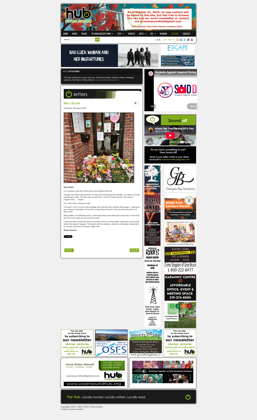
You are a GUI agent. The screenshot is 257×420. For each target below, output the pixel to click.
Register (171, 40)
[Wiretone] (109, 55)
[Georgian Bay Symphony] (180, 178)
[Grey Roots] (180, 206)
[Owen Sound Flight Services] (111, 343)
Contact (186, 33)
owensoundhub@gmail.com (106, 80)
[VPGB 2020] (162, 372)
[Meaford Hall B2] (177, 61)
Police (84, 33)
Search (67, 39)
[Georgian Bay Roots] (152, 287)
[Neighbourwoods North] (180, 315)
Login (164, 40)
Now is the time (72, 103)
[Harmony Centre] (180, 287)
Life (151, 33)
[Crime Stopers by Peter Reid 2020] (180, 260)
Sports (131, 33)
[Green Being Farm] (145, 343)
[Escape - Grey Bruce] (177, 50)
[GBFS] (152, 205)
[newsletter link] (77, 343)
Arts (141, 33)
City (119, 33)
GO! (97, 39)
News (74, 33)
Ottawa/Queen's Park (101, 33)
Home (65, 33)
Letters (174, 33)
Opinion (163, 33)
